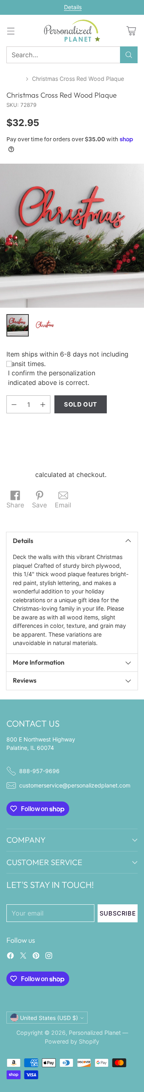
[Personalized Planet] (72, 30)
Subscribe (118, 913)
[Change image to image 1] (17, 325)
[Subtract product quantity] (14, 404)
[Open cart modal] (131, 30)
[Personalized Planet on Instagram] (49, 957)
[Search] (129, 54)
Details (73, 7)
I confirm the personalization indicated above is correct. (51, 378)
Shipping (19, 475)
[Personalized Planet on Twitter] (23, 957)
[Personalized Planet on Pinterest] (36, 957)
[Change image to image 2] (45, 325)
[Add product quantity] (43, 404)
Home (14, 78)
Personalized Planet (95, 1032)
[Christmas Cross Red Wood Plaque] (72, 236)
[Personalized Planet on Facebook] (10, 957)
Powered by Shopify (72, 1041)
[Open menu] (10, 30)
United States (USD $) (49, 1017)
